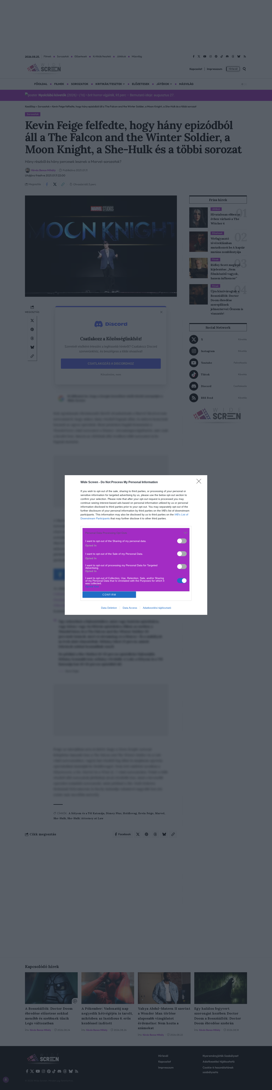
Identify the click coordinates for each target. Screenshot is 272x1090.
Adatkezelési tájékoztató (157, 607)
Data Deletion (109, 607)
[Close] (200, 482)
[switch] (182, 540)
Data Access (130, 607)
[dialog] (136, 545)
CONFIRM (109, 594)
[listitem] (136, 533)
